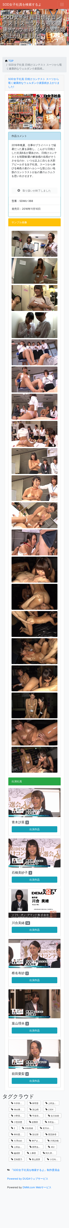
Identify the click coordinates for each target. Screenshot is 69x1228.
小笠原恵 (17, 1122)
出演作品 (34, 829)
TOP (10, 60)
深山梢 (35, 1109)
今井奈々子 (18, 1103)
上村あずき (53, 1103)
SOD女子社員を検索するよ (22, 4)
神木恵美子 (18, 1134)
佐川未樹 (54, 1115)
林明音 (35, 1103)
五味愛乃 (17, 1159)
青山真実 (35, 1159)
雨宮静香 (51, 1134)
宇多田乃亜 (37, 1115)
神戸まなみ (36, 1140)
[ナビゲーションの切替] (61, 4)
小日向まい (54, 1159)
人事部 (32, 1153)
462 (52, 1147)
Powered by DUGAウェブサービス (27, 1178)
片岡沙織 (54, 1140)
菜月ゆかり (47, 1128)
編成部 (16, 1153)
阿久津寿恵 (50, 1153)
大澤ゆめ (17, 1140)
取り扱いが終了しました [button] (36, 190)
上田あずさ (18, 1147)
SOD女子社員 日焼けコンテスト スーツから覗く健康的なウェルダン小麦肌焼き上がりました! (34, 82)
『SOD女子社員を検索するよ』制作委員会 (35, 1170)
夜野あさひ (37, 1147)
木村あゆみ (52, 1122)
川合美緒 (28, 1128)
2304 (50, 1109)
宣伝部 (35, 1134)
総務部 (34, 1122)
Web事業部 (18, 1109)
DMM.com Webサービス (37, 1187)
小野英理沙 (18, 1115)
